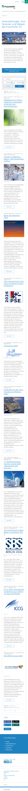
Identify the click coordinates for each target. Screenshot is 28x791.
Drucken (7, 728)
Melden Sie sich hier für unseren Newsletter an (14, 70)
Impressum (6, 772)
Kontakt (6, 778)
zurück (8, 86)
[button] (7, 721)
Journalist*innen (9, 745)
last (15, 710)
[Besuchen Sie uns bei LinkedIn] (5, 762)
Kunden (7, 741)
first (4, 710)
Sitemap (5, 777)
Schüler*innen (9, 749)
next (12, 710)
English (17, 1)
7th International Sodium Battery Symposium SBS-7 (14, 532)
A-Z (4, 779)
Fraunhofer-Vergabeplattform (11, 771)
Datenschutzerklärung (9, 775)
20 (15, 92)
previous (6, 710)
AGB (5, 774)
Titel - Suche (23, 1)
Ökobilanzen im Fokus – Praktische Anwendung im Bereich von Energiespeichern (13, 103)
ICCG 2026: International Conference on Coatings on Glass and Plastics (14, 591)
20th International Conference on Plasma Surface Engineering (14, 283)
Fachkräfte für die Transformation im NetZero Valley (13, 392)
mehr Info (9, 147)
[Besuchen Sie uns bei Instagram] (10, 762)
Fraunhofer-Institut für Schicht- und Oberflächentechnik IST (14, 11)
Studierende (8, 747)
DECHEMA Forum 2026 (13, 656)
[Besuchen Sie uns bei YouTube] (8, 762)
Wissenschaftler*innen (11, 743)
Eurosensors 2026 (11, 346)
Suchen (20, 86)
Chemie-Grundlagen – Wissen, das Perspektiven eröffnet (14, 159)
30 (18, 92)
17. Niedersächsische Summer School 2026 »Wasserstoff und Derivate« (12, 465)
